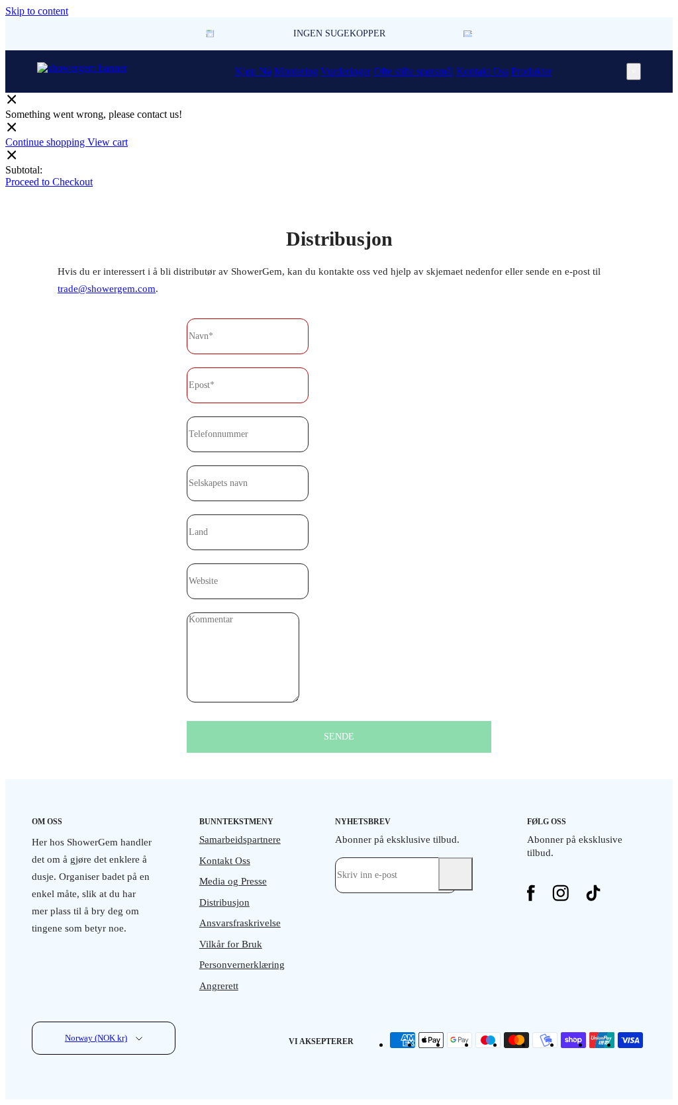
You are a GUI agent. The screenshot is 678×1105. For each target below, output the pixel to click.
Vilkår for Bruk (230, 944)
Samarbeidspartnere (240, 839)
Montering (296, 71)
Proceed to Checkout (49, 181)
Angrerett (218, 986)
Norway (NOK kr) (96, 1038)
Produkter (531, 71)
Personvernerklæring (240, 964)
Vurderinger (345, 71)
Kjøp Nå (253, 71)
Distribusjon (224, 902)
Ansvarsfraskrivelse (240, 923)
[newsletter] (455, 873)
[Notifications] (633, 71)
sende (339, 737)
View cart (107, 142)
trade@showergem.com (107, 288)
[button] (468, 33)
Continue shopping (46, 142)
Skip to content (36, 11)
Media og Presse (233, 881)
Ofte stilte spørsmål (413, 71)
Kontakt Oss (482, 71)
